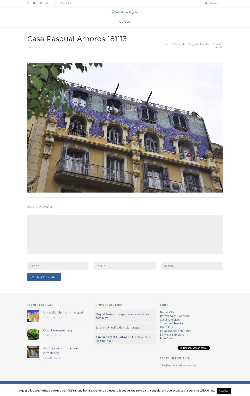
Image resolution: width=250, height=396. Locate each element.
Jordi (99, 327)
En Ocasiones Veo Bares (175, 331)
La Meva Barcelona (172, 334)
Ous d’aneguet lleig (57, 330)
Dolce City (166, 327)
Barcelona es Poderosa (175, 316)
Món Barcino (168, 338)
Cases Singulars (170, 319)
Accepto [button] (223, 390)
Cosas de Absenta (171, 323)
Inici (168, 44)
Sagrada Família (199, 44)
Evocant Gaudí (218, 46)
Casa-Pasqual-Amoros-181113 (77, 38)
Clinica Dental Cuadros (111, 337)
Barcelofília (167, 312)
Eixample (180, 44)
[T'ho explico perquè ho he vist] (125, 12)
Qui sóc (66, 3)
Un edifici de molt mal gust (63, 312)
